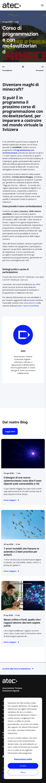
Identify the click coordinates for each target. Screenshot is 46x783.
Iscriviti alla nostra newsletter (16, 668)
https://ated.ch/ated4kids (28, 305)
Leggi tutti (10, 431)
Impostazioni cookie (23, 759)
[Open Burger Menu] (42, 5)
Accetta (23, 766)
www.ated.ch (29, 303)
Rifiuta (23, 772)
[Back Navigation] (23, 66)
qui (34, 284)
